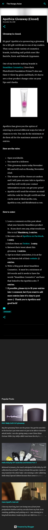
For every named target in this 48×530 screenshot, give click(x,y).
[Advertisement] (24, 367)
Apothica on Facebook (33, 236)
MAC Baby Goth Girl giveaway (13, 423)
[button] (4, 26)
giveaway (7, 311)
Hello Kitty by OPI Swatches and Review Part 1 (19, 463)
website (33, 258)
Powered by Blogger (25, 527)
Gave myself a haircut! (10, 502)
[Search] (44, 4)
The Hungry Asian (14, 4)
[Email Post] (4, 309)
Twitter (26, 243)
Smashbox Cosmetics (13, 67)
